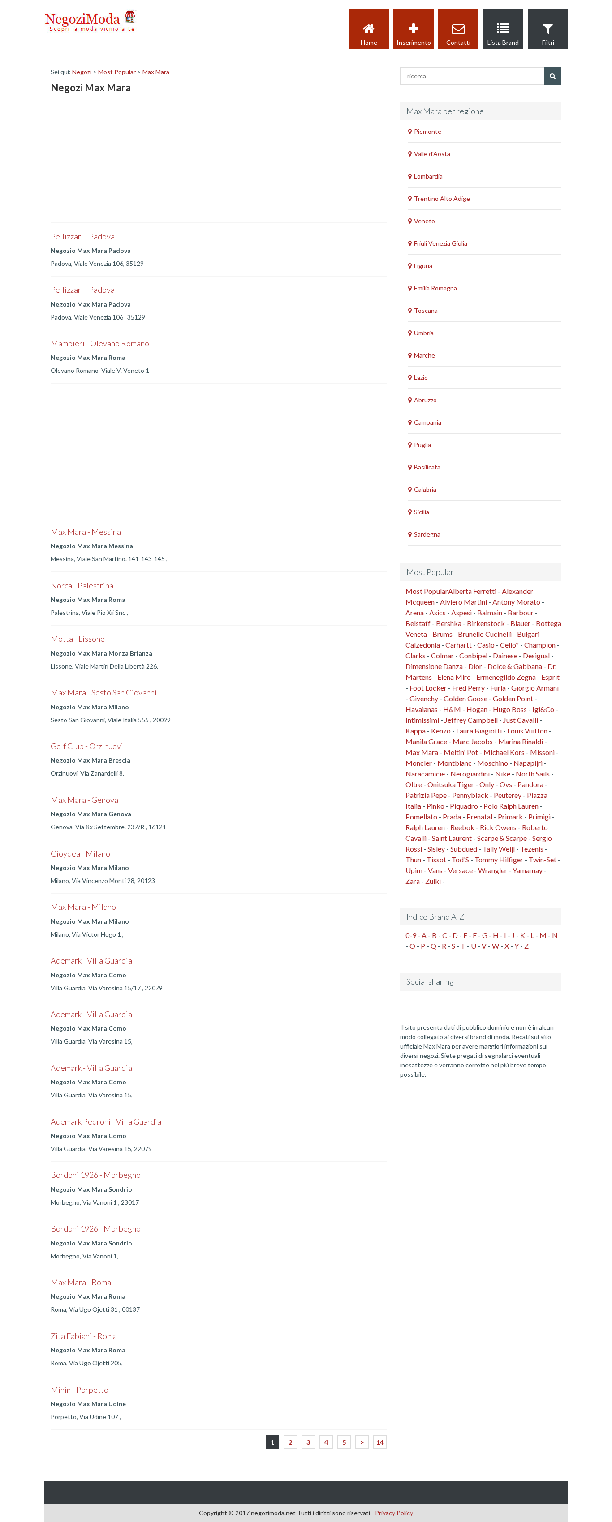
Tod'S (460, 859)
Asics (437, 612)
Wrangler (492, 870)
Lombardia (428, 176)
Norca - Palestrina (82, 585)
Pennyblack (470, 795)
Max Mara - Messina (86, 532)
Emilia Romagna (435, 288)
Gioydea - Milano (80, 853)
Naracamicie (425, 773)
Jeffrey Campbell (471, 720)
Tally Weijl (499, 848)
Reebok (462, 827)
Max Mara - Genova (84, 800)
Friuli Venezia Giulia (440, 243)
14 (380, 1442)
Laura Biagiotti (479, 730)
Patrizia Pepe (426, 795)
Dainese (505, 655)
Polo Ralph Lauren (511, 806)
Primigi (539, 816)
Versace (460, 870)
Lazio (421, 377)
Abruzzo (425, 400)
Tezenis (531, 848)
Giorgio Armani (535, 687)
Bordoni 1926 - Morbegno (96, 1175)
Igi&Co (543, 709)
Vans (435, 870)
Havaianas (421, 709)
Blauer (520, 623)
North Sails (533, 773)
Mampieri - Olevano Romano (100, 343)
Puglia (422, 444)
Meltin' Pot (461, 752)
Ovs (506, 784)
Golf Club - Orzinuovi (87, 746)
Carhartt (458, 644)
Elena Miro (454, 677)
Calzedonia (422, 644)
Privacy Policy (394, 1513)
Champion (540, 644)
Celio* (509, 644)
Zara (412, 881)
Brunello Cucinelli (485, 634)
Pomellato (421, 816)
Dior (475, 666)
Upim (413, 870)
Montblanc (454, 763)
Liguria (423, 265)
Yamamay (528, 870)
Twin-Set (542, 859)
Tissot (436, 859)
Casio (486, 644)
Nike (502, 773)
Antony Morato (516, 601)
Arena (414, 612)
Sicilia (421, 512)
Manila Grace (426, 741)
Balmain (489, 612)
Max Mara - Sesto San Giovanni (104, 692)
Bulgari (528, 634)
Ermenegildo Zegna (506, 677)
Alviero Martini (463, 601)
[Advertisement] (118, 160)
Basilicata (427, 467)
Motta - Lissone (78, 639)
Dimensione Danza (434, 666)
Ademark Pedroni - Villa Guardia (106, 1121)
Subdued (463, 848)
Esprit (550, 677)
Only (486, 784)
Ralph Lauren (425, 827)
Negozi (81, 72)
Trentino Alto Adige (442, 198)
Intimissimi (422, 720)
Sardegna (427, 534)
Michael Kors (504, 752)
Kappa (415, 730)
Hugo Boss (510, 709)
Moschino (492, 763)
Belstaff (418, 623)
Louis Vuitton (527, 730)
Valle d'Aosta (432, 154)
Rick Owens (498, 827)
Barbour (521, 612)
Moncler (418, 763)
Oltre (413, 784)
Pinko (435, 806)
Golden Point (513, 698)
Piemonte (427, 131)
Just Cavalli (520, 720)
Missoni (542, 752)
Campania (427, 422)
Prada (452, 816)
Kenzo (441, 730)
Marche (424, 355)
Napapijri (528, 763)
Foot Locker (428, 687)
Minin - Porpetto (79, 1389)
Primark (510, 816)
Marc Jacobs (473, 741)
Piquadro (464, 806)
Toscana (426, 310)
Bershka (448, 623)
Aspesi (461, 612)
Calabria (425, 489)
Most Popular (117, 72)
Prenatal (479, 816)
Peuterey (507, 795)
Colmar (442, 655)
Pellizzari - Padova (83, 236)
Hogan (476, 709)
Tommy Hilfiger (498, 859)
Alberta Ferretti (472, 591)
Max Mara (155, 72)
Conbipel (473, 655)
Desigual (536, 655)
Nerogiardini (470, 773)
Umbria (424, 333)
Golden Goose (465, 698)
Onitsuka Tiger (450, 784)
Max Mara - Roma (81, 1282)
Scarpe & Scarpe (502, 838)
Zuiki (433, 881)
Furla (498, 687)
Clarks (415, 655)
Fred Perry (468, 687)
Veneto (424, 221)
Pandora (530, 784)
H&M (452, 709)
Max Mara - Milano (83, 907)
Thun (413, 859)
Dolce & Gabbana (514, 666)
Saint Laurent (452, 838)
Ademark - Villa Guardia (91, 960)
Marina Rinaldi (520, 741)
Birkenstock (486, 623)
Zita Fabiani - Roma (84, 1336)
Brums (442, 634)
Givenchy (423, 698)
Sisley (436, 848)
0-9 (410, 935)
